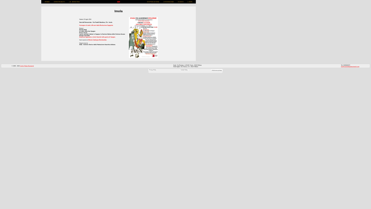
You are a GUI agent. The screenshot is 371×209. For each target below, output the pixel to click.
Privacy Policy (152, 70)
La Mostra (74, 2)
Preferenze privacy (217, 70)
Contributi (59, 2)
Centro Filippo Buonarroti (27, 66)
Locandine (168, 2)
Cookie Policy (184, 70)
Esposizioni (153, 2)
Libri (190, 2)
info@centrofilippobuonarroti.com (350, 66)
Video (181, 2)
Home (47, 2)
